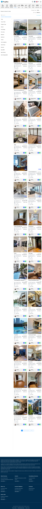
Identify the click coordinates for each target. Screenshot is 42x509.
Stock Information (18, 489)
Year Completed (3, 42)
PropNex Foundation (4, 496)
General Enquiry (32, 488)
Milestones (3, 489)
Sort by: (36, 12)
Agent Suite (3, 497)
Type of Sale (3, 21)
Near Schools (3, 52)
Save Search (39, 15)
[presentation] (24, 33)
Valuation (30, 479)
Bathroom (2, 37)
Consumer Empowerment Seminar (7, 479)
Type (2, 19)
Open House (3, 44)
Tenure (2, 39)
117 (31, 430)
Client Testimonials (4, 478)
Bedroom (2, 34)
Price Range (3, 29)
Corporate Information (19, 488)
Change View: (35, 10)
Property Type (3, 24)
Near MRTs (3, 49)
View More (3, 481)
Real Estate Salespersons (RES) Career (20, 479)
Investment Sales (32, 478)
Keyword (2, 47)
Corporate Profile (4, 488)
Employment (31, 489)
